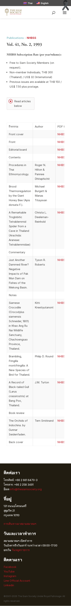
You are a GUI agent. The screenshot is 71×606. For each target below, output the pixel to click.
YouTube (9, 571)
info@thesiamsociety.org (26, 489)
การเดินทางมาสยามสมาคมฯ (20, 524)
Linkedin (9, 585)
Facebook (10, 567)
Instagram (10, 576)
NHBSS (31, 38)
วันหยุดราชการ (21, 550)
